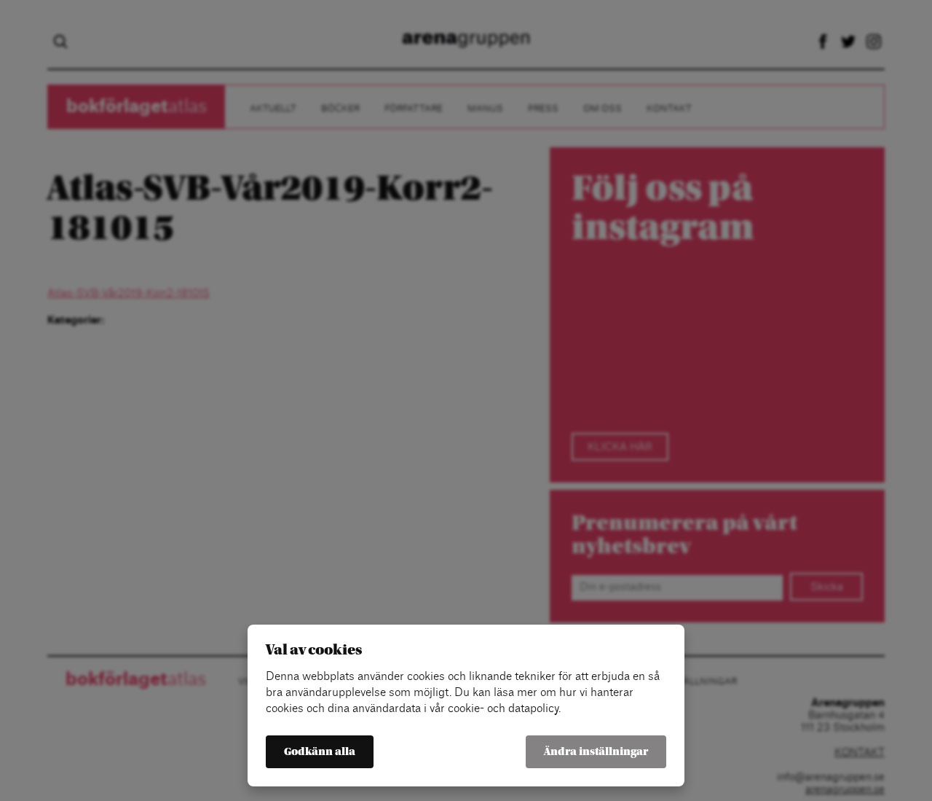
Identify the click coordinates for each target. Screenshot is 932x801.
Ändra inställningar (596, 752)
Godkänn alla (319, 752)
